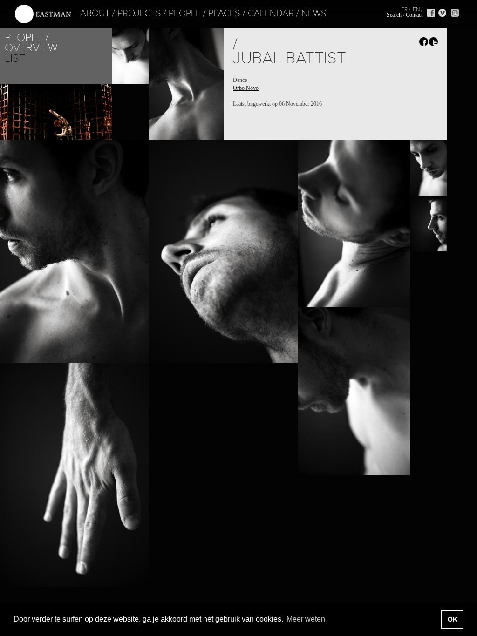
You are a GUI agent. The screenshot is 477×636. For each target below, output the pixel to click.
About (95, 13)
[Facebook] (431, 13)
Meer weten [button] (305, 619)
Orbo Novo (246, 88)
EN (416, 9)
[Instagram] (455, 13)
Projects (139, 13)
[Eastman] (43, 14)
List (15, 58)
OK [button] (452, 619)
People (185, 13)
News (314, 13)
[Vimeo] (442, 13)
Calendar (271, 13)
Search (394, 15)
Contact (414, 15)
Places (224, 13)
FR (405, 9)
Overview (31, 47)
